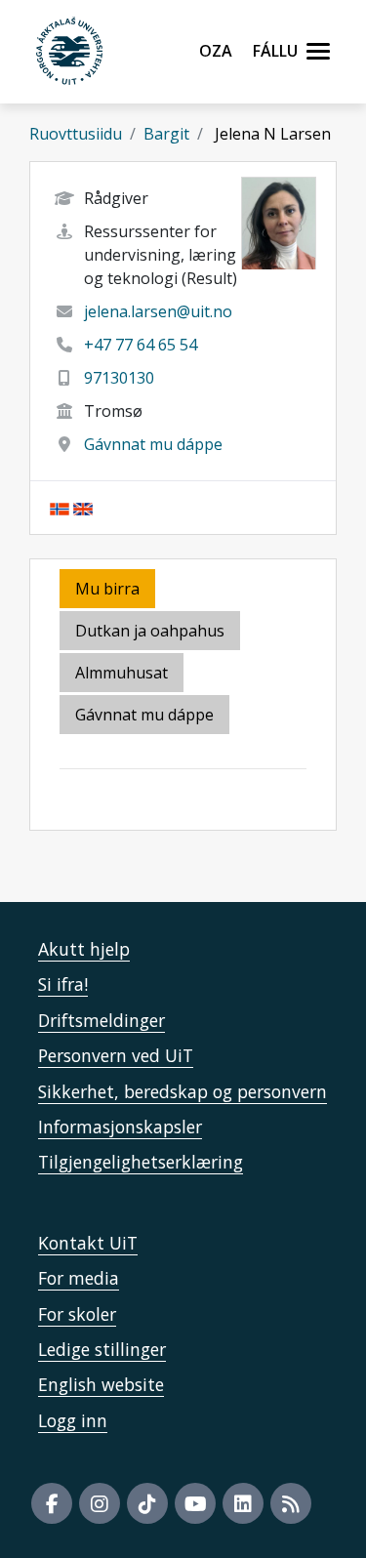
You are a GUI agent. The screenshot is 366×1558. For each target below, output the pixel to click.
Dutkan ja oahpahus (149, 630)
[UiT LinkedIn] (243, 1503)
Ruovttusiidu (75, 133)
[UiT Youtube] (195, 1503)
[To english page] (83, 507)
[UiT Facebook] (51, 1503)
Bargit (166, 133)
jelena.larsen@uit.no (158, 311)
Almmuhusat (121, 672)
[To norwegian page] (59, 507)
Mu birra (107, 588)
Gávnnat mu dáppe (153, 444)
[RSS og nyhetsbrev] (290, 1503)
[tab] (123, 674)
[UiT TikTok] (147, 1503)
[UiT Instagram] (99, 1503)
